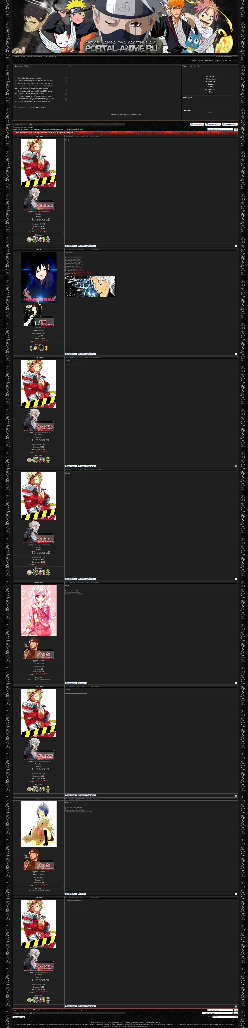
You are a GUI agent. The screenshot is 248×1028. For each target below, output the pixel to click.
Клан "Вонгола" (35, 129)
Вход (55, 56)
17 (100, 249)
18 (100, 357)
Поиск (230, 60)
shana (38, 249)
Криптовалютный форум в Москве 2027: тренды (35, 91)
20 (100, 582)
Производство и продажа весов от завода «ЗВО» (36, 99)
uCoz (22, 54)
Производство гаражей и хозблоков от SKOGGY (35, 86)
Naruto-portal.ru (154, 1023)
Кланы (26, 129)
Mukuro (38, 799)
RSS (235, 56)
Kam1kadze (39, 136)
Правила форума (220, 60)
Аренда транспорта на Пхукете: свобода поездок (36, 83)
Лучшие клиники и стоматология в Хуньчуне (34, 101)
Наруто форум (17, 129)
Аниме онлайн (26, 56)
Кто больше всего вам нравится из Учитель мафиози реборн (62, 129)
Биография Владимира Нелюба (29, 78)
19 (100, 470)
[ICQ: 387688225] (82, 893)
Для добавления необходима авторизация (125, 114)
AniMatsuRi (39, 582)
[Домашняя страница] (91, 245)
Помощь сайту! (37, 56)
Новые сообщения (197, 60)
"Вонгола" (79, 591)
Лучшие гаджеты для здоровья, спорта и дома (35, 96)
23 (100, 897)
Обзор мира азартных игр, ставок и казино (33, 88)
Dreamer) (30, 127)
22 (100, 799)
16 (100, 136)
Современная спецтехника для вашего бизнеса (35, 81)
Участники (209, 60)
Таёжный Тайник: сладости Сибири (30, 93)
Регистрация (48, 56)
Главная (16, 56)
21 (100, 686)
